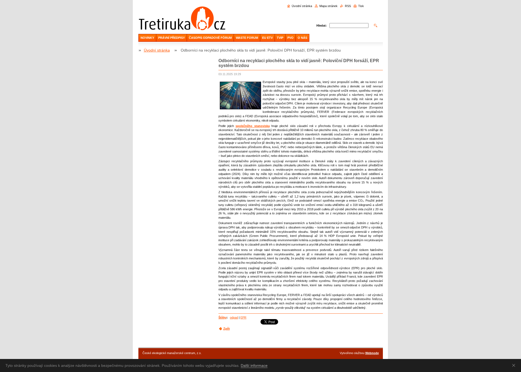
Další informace (254, 365)
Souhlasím (515, 365)
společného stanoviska (252, 126)
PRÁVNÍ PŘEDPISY (171, 37)
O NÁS (302, 37)
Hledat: (321, 25)
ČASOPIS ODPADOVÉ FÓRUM (210, 37)
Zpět (226, 328)
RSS (348, 6)
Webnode (372, 353)
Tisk (361, 6)
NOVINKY (147, 37)
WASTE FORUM (247, 37)
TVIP (280, 37)
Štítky (222, 317)
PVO (290, 37)
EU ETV (267, 37)
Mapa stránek (328, 6)
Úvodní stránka (302, 6)
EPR (243, 317)
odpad (234, 317)
